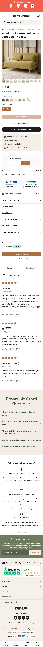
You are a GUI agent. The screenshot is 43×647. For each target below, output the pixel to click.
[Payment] (21, 608)
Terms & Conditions (20, 623)
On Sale (21, 485)
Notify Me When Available (21, 129)
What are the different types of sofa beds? (18, 413)
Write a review (21, 254)
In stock (7, 170)
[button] (35, 22)
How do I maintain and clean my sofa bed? (21, 440)
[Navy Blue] (3, 100)
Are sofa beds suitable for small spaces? (20, 446)
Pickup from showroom (13, 194)
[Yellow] (28, 100)
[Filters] (4, 275)
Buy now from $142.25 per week (16, 175)
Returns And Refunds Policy (21, 509)
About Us (8, 623)
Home (4, 29)
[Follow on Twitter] (19, 618)
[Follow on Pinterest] (23, 618)
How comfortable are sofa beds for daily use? (20, 423)
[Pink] (11, 100)
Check (25, 163)
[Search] (5, 22)
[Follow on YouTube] (27, 618)
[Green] (19, 100)
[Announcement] (21, 6)
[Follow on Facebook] (15, 618)
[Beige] (15, 100)
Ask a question (21, 259)
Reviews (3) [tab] (11, 268)
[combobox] (21, 22)
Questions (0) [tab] (31, 268)
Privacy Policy (33, 623)
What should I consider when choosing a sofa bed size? (20, 432)
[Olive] (7, 100)
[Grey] (23, 100)
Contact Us (21, 532)
